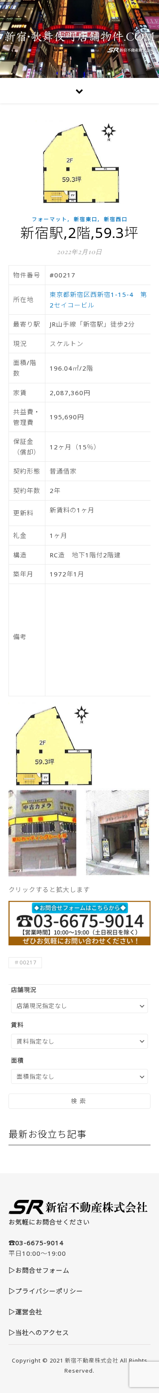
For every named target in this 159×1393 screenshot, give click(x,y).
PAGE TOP (147, 1343)
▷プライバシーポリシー (45, 1291)
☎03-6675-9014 (36, 1242)
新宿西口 (116, 219)
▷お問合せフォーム (39, 1270)
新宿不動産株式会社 (91, 1360)
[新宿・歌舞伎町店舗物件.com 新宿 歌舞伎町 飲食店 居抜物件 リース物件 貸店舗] (79, 39)
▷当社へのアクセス (38, 1332)
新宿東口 (86, 219)
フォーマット (49, 219)
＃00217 (25, 962)
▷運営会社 (25, 1311)
